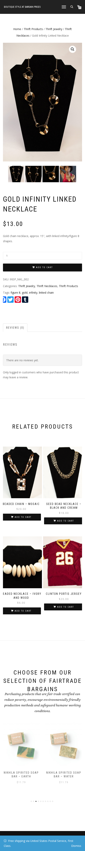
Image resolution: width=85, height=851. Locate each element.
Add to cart (44, 267)
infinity (33, 292)
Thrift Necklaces (47, 286)
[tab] (15, 328)
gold (24, 292)
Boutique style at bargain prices (22, 7)
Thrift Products (33, 29)
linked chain (46, 292)
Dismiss (76, 846)
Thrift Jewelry (53, 29)
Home (17, 29)
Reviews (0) (15, 327)
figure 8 (15, 292)
